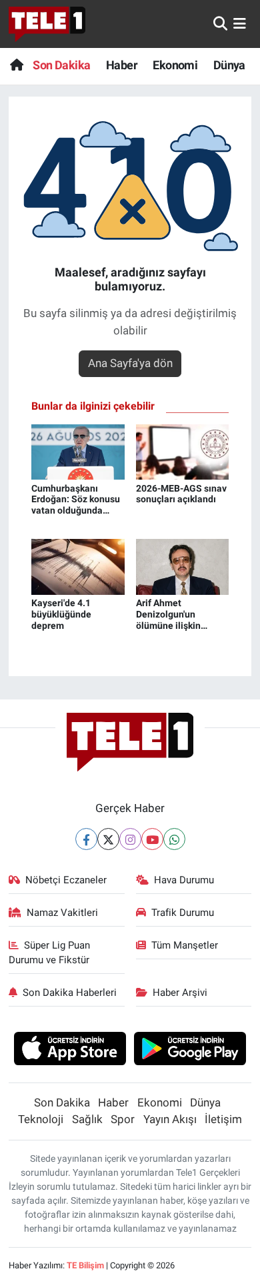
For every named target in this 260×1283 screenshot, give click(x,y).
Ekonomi (175, 65)
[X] (108, 839)
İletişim (223, 1119)
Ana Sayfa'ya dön (130, 363)
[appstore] (70, 1050)
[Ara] (220, 23)
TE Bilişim (85, 1265)
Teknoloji (40, 1119)
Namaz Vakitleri (62, 913)
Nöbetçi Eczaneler (66, 880)
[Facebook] (86, 839)
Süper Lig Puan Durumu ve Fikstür (50, 952)
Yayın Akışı (170, 1119)
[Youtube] (152, 839)
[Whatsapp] (174, 839)
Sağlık (87, 1119)
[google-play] (190, 1050)
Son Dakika (61, 65)
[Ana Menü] (239, 23)
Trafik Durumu (182, 913)
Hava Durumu (184, 880)
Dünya (229, 65)
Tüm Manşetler (184, 945)
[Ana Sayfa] (16, 65)
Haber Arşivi (180, 993)
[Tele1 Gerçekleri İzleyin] (47, 24)
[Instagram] (130, 839)
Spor (123, 1119)
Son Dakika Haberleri (70, 993)
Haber (121, 65)
